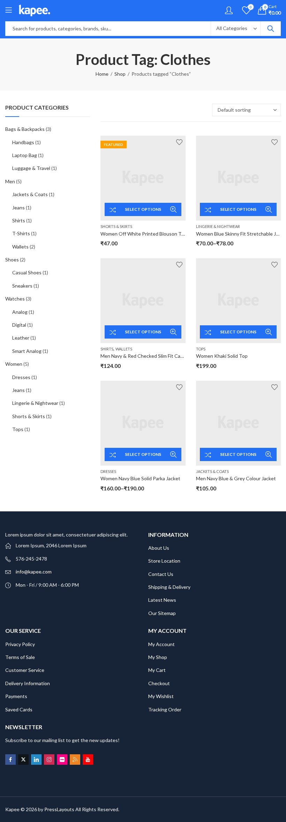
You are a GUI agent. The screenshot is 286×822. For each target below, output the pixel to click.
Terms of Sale (20, 657)
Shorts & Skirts (116, 226)
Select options (143, 209)
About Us (158, 548)
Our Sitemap (162, 613)
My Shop (157, 657)
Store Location (164, 561)
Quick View (173, 209)
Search (271, 28)
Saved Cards (18, 709)
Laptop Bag (24, 155)
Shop (120, 74)
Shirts (106, 349)
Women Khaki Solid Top (222, 356)
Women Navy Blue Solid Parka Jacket (140, 478)
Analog (20, 312)
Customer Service (24, 670)
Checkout (159, 683)
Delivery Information (27, 683)
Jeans (18, 207)
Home (102, 74)
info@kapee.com (34, 572)
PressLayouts (59, 809)
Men (10, 181)
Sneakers (22, 286)
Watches (15, 299)
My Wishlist (161, 696)
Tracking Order (164, 709)
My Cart (157, 670)
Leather (20, 338)
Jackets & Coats (212, 471)
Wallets (123, 349)
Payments (16, 696)
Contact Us (160, 574)
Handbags (23, 142)
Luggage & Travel (31, 168)
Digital (19, 325)
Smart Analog (27, 351)
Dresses (108, 471)
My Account (161, 644)
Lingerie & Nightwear (218, 226)
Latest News (162, 600)
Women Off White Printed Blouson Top (143, 234)
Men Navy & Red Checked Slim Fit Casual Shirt (150, 356)
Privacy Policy (20, 644)
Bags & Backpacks (25, 129)
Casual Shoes (27, 272)
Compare (113, 209)
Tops (200, 349)
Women (13, 364)
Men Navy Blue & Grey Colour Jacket (236, 478)
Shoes (12, 259)
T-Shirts (21, 233)
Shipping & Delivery (169, 587)
